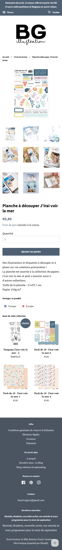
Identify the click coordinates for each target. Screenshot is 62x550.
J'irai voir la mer (20, 57)
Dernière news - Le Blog (31, 462)
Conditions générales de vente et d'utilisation (31, 430)
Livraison (31, 438)
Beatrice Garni (36, 539)
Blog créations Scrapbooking (31, 467)
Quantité (7, 233)
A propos (31, 458)
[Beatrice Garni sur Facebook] (23, 483)
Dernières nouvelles (31, 510)
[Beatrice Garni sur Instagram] (39, 483)
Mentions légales (31, 434)
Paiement (31, 443)
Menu (10, 12)
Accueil (5, 57)
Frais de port (9, 225)
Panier (56, 12)
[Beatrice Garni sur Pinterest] (31, 483)
